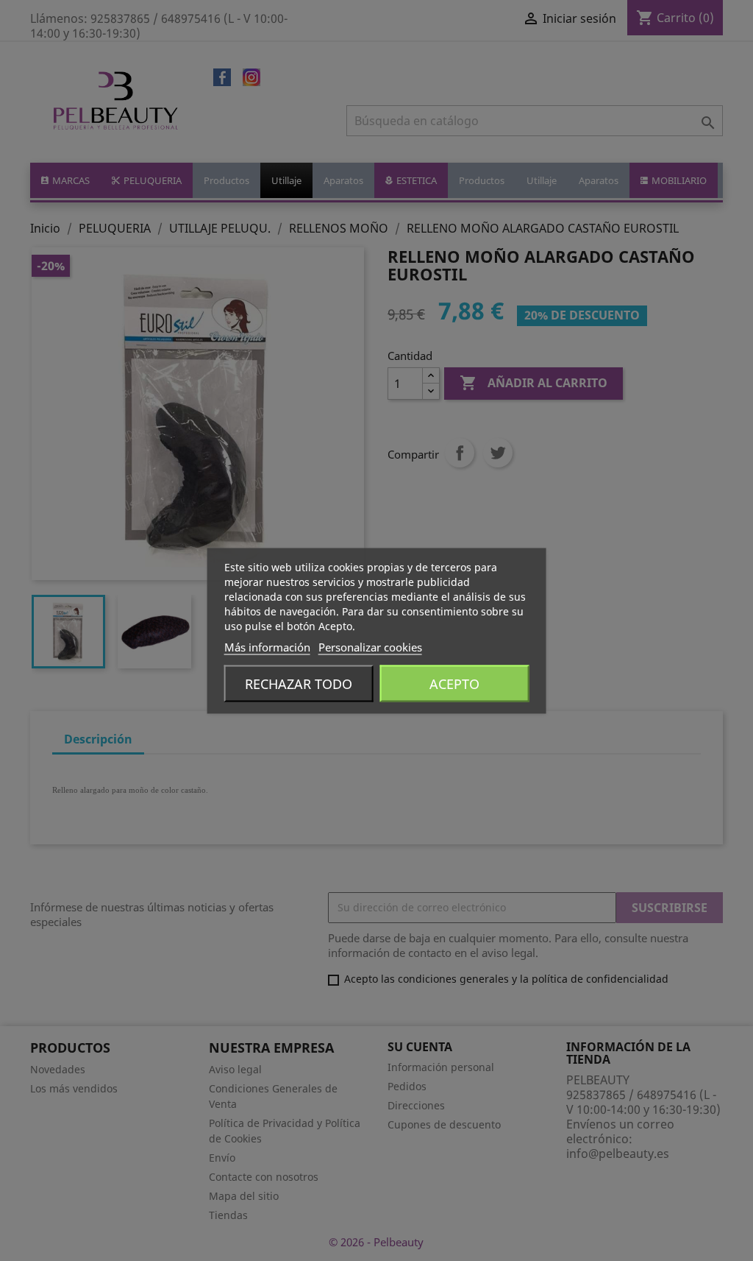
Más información (267, 646)
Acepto (454, 683)
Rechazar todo (298, 683)
